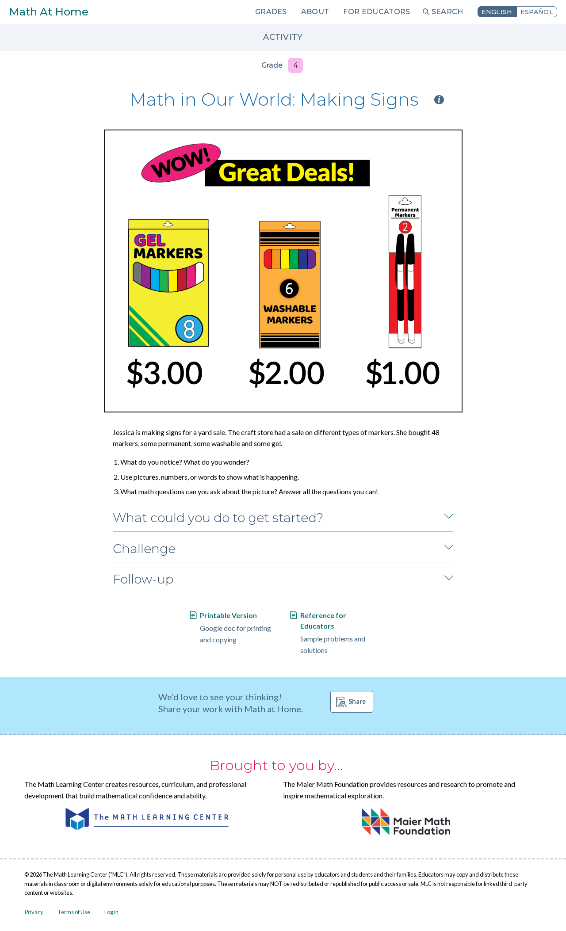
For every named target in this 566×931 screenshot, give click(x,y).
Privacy (34, 912)
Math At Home (48, 11)
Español (536, 12)
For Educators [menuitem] (376, 12)
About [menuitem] (315, 12)
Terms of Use (73, 912)
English (497, 12)
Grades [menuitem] (271, 12)
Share (357, 701)
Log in (111, 912)
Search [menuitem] (447, 12)
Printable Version (228, 615)
